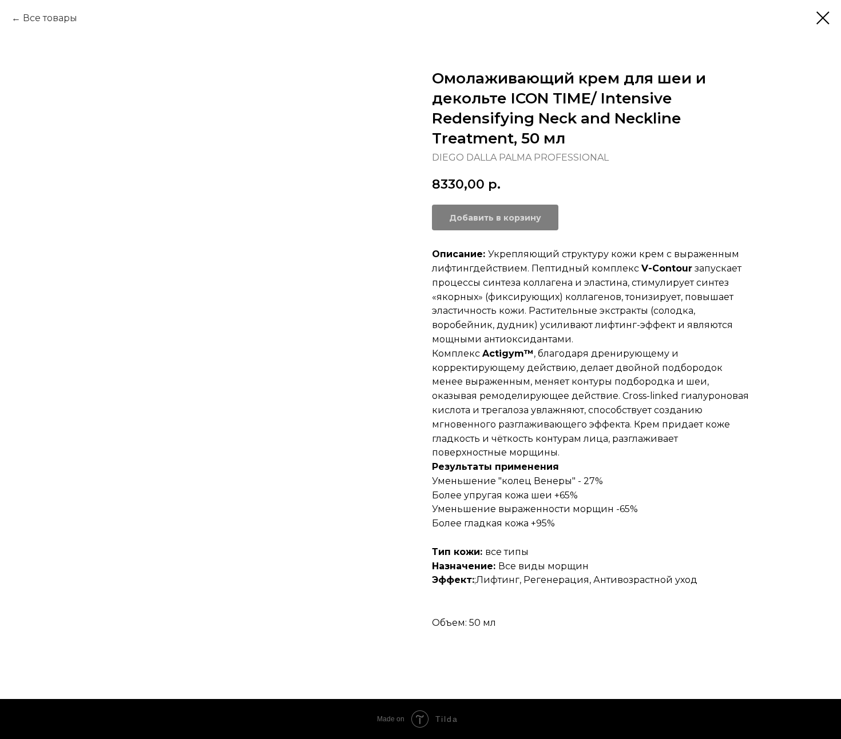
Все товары (50, 18)
